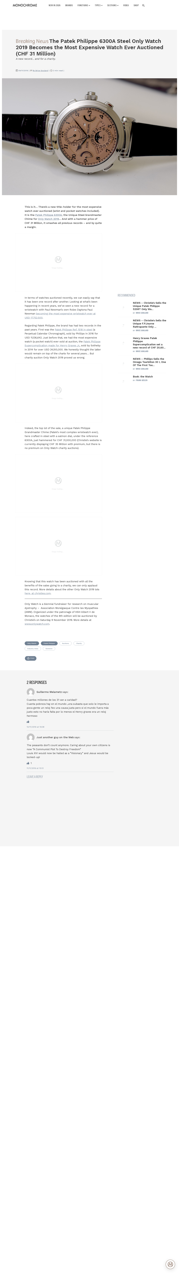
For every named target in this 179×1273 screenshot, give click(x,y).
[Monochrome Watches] (25, 5)
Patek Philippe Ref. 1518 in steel (73, 329)
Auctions (65, 643)
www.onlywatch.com (37, 623)
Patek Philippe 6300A (48, 215)
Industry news (32, 649)
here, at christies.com (38, 593)
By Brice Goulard (40, 71)
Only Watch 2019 (48, 218)
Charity (79, 643)
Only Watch (31, 643)
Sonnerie (49, 649)
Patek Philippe (49, 643)
